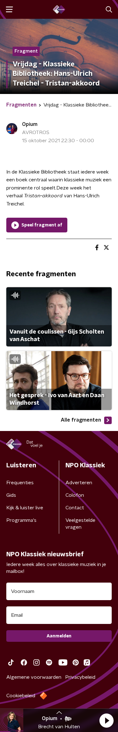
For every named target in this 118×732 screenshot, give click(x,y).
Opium (29, 124)
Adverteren (78, 482)
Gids (11, 495)
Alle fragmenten (81, 420)
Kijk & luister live (24, 507)
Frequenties (20, 482)
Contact (74, 507)
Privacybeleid (80, 677)
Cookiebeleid (20, 695)
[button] (106, 720)
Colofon (74, 495)
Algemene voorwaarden (33, 677)
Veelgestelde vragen (80, 524)
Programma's (21, 520)
